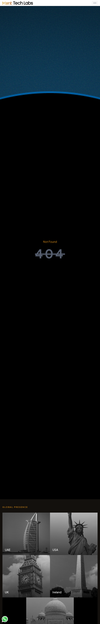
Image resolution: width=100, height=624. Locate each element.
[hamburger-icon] (95, 3)
